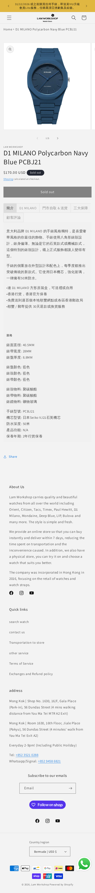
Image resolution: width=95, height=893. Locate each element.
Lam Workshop (40, 884)
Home (7, 29)
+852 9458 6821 (49, 761)
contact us (17, 632)
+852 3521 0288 (27, 755)
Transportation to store (27, 642)
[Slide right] (58, 138)
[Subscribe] (70, 788)
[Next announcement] (86, 6)
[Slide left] (37, 138)
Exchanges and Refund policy (31, 674)
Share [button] (13, 456)
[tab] (10, 208)
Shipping (8, 178)
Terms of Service (21, 663)
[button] (9, 18)
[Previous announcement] (8, 6)
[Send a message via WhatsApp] (84, 863)
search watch (19, 622)
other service (19, 653)
